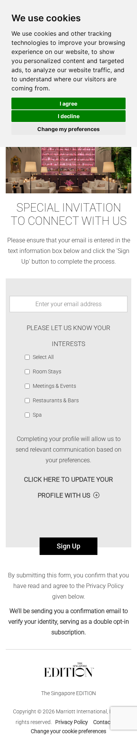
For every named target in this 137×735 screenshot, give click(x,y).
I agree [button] (68, 103)
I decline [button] (69, 116)
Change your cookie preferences (68, 731)
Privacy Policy (71, 722)
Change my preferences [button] (68, 129)
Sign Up (68, 546)
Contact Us (106, 722)
